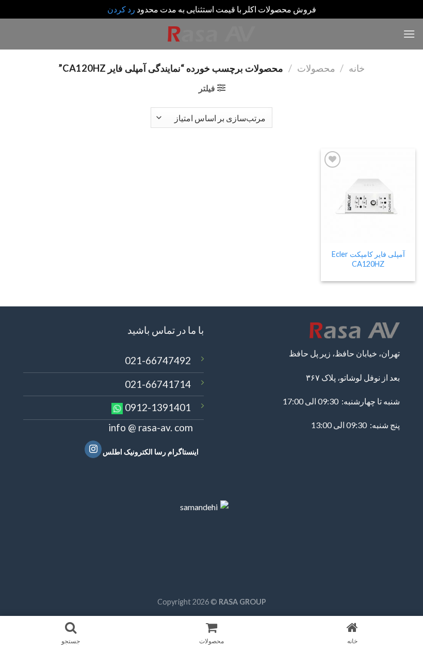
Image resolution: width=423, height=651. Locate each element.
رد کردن (121, 9)
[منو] (409, 33)
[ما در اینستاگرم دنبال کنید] (93, 449)
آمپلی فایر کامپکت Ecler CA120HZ (368, 259)
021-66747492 (158, 360)
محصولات (316, 68)
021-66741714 (158, 384)
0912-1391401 (158, 407)
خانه (357, 68)
